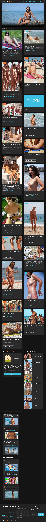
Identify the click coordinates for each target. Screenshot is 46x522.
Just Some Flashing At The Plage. (33, 236)
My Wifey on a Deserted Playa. (11, 93)
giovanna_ (29, 50)
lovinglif (29, 239)
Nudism (4, 301)
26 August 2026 (11, 190)
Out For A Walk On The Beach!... (11, 251)
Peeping (4, 157)
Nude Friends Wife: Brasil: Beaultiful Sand (37, 370)
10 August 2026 (12, 96)
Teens (18, 517)
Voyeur (21, 517)
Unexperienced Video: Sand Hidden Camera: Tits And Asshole (37, 384)
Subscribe (41, 514)
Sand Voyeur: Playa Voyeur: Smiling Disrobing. (10, 51)
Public (4, 128)
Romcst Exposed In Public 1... (10, 117)
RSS (2, 517)
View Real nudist (7, 257)
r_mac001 (29, 265)
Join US (27, 109)
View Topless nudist (30, 160)
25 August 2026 (33, 195)
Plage (4, 31)
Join (12, 374)
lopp (6, 294)
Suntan (28, 515)
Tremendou (29, 330)
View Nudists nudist (8, 346)
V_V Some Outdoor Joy (37, 363)
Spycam (26, 114)
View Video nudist (7, 193)
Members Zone (34, 1)
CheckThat (29, 133)
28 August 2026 (10, 294)
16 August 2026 (11, 121)
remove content (11, 512)
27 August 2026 (34, 330)
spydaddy (7, 190)
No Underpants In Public (37, 405)
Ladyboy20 (7, 96)
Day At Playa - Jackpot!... (9, 313)
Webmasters (11, 516)
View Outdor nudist (8, 318)
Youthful (26, 31)
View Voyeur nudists (30, 91)
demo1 (27, 1)
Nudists (18, 513)
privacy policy (11, 508)
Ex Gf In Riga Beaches (37, 356)
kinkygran (7, 55)
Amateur (24, 515)
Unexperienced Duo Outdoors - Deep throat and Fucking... (11, 186)
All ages (4, 262)
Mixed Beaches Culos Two (37, 398)
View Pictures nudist (8, 123)
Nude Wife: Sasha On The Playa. (33, 154)
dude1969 (7, 121)
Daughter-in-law (27, 165)
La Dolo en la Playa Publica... (10, 290)
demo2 (30, 1)
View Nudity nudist (8, 58)
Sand (4, 198)
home (23, 1)
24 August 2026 (33, 89)
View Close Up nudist (8, 232)
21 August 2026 (11, 55)
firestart (7, 316)
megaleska (7, 230)
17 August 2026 (33, 265)
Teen (25, 508)
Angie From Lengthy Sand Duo (37, 377)
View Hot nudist (7, 296)
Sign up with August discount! (16, 358)
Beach (25, 513)
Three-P (7, 149)
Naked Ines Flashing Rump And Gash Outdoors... (33, 46)
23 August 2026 (12, 230)
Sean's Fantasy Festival (36, 391)
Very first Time (5, 237)
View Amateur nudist (30, 198)
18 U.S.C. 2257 (11, 514)
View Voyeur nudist (8, 152)
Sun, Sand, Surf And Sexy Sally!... (33, 261)
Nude (27, 513)
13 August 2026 (32, 239)
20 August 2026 (11, 149)
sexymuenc (29, 89)
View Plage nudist (29, 242)
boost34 (29, 195)
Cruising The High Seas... (31, 193)
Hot (25, 140)
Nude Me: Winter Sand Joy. (32, 300)
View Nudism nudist (30, 332)
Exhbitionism (6, 28)
